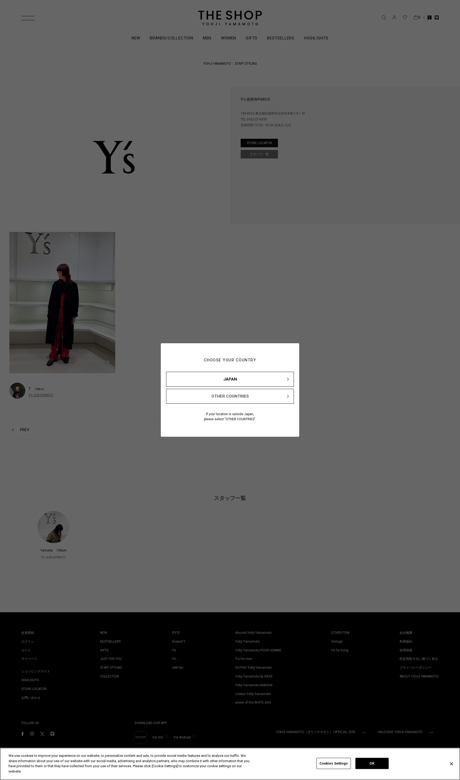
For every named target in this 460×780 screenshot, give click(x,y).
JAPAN (230, 379)
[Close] (451, 764)
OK (371, 763)
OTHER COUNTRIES (230, 396)
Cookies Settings (333, 763)
